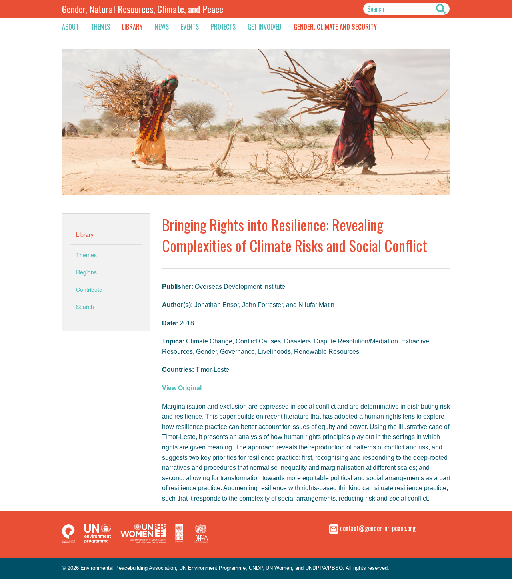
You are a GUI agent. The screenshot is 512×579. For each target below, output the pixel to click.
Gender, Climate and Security (335, 27)
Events (190, 27)
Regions (86, 272)
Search (85, 307)
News (162, 27)
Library (132, 27)
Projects (223, 27)
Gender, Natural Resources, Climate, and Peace (142, 9)
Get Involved (265, 27)
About (70, 27)
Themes (100, 27)
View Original (182, 388)
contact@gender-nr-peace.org (378, 528)
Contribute (89, 289)
